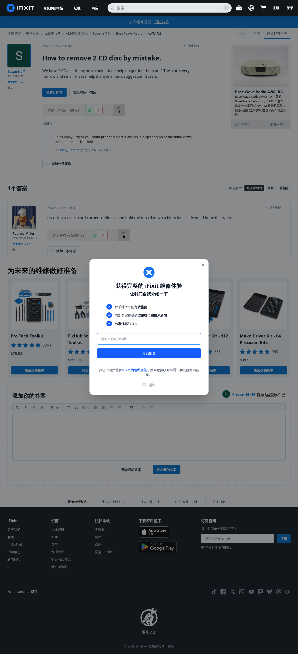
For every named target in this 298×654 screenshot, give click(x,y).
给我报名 (149, 353)
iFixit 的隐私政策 (134, 370)
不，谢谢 (149, 385)
